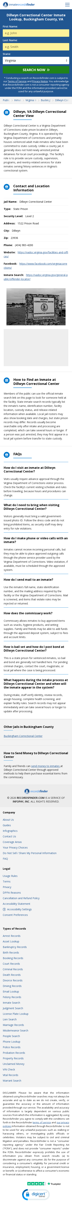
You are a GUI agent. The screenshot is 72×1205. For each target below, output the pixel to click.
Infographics (10, 831)
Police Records (11, 1047)
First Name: (10, 26)
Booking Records (13, 958)
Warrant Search (12, 1080)
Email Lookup (11, 991)
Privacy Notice (40, 81)
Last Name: (10, 40)
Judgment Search (13, 1008)
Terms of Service (17, 81)
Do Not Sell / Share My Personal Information (29, 853)
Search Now (34, 70)
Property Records (13, 1058)
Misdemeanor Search (15, 1030)
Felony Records (12, 997)
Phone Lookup (11, 1041)
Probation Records (14, 1052)
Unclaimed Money (13, 1064)
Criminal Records (13, 969)
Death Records (12, 975)
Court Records (11, 963)
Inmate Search (11, 1002)
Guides (7, 825)
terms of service (42, 1122)
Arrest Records (11, 936)
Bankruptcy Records (15, 947)
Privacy (7, 887)
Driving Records (12, 986)
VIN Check (9, 1069)
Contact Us (9, 836)
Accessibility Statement (16, 903)
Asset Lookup (11, 941)
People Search (11, 1036)
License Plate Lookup (15, 1014)
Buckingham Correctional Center (23, 736)
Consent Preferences (15, 915)
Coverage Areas (12, 842)
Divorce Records (13, 980)
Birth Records (11, 952)
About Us (8, 819)
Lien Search (10, 1019)
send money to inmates (45, 766)
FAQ (5, 858)
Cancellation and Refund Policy (21, 898)
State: (7, 54)
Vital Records (10, 1075)
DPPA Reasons (12, 892)
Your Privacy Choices (15, 847)
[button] (36, 1194)
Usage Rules (10, 876)
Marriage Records (13, 1025)
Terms (7, 881)
